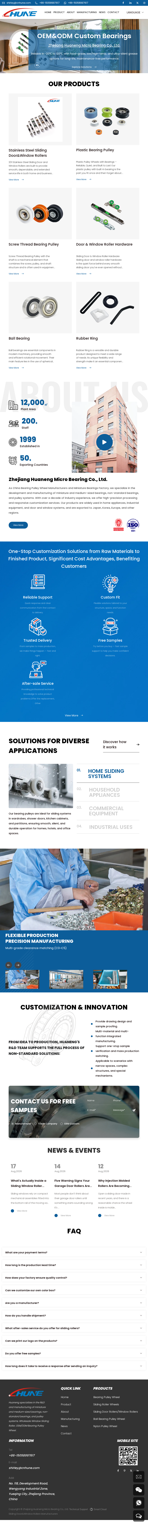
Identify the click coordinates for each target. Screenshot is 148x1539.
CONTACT (113, 12)
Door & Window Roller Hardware (104, 244)
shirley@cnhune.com (24, 1468)
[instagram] (144, 2)
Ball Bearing (19, 338)
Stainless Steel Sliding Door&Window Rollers (28, 153)
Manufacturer (23, 1123)
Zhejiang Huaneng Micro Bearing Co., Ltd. (46, 1509)
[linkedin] (130, 3)
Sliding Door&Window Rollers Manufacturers (33, 1513)
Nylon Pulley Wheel (105, 1426)
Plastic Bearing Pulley (95, 150)
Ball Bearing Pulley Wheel (109, 1419)
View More (18, 525)
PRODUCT (59, 12)
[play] (104, 442)
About (65, 1411)
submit (134, 1110)
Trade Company (47, 1123)
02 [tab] (29, 65)
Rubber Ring (87, 338)
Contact (66, 1433)
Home (65, 1397)
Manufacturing (70, 1419)
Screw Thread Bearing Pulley (34, 244)
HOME (48, 12)
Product (66, 1404)
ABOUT (71, 12)
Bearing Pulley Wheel (106, 1397)
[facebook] (123, 2)
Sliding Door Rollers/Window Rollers (115, 1411)
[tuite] (137, 2)
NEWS (102, 12)
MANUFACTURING (87, 12)
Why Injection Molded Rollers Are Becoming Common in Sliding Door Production (93, 1184)
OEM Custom (71, 1123)
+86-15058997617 (78, 2)
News (64, 1426)
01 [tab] (21, 65)
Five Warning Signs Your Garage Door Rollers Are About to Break (49, 1184)
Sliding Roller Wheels (106, 1404)
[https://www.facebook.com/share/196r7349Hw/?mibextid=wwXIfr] (118, 1471)
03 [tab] (37, 65)
